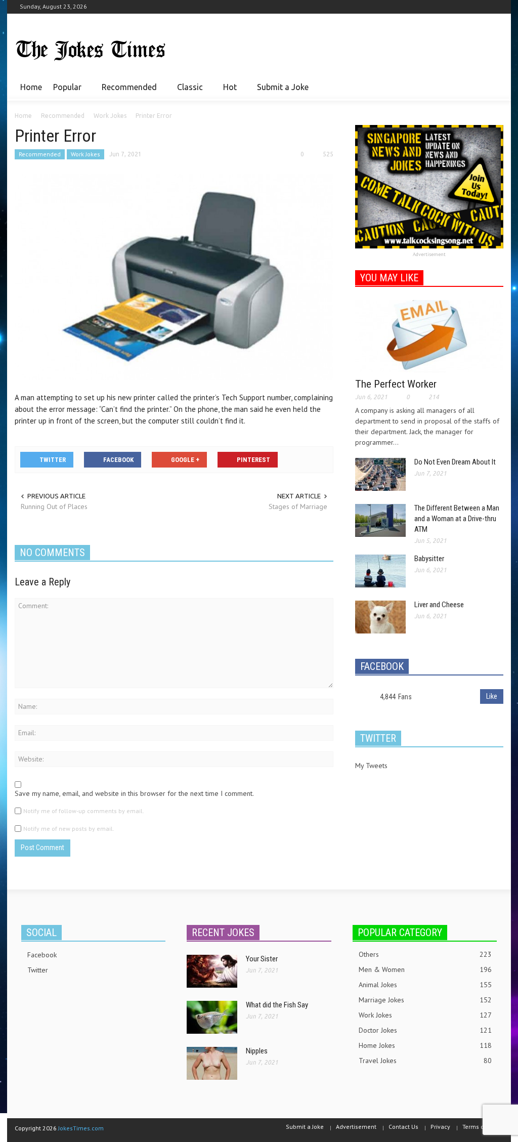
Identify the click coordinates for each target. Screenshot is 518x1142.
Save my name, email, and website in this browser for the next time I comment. (134, 793)
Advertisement (429, 254)
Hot (227, 91)
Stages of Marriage (298, 506)
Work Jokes (85, 154)
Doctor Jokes (425, 1030)
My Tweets (371, 765)
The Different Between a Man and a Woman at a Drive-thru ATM (456, 518)
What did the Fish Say (277, 1004)
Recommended (126, 91)
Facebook (42, 954)
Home (31, 87)
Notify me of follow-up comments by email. (83, 811)
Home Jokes (425, 1045)
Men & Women (425, 969)
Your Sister (262, 958)
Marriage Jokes (425, 999)
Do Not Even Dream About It (455, 462)
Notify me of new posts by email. (68, 828)
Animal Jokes (425, 984)
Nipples (257, 1050)
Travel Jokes (425, 1060)
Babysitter (429, 558)
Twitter (37, 970)
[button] (493, 86)
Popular (64, 91)
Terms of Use (480, 1126)
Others (425, 954)
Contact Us (403, 1126)
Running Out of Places (54, 506)
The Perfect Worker (396, 384)
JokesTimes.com (81, 1128)
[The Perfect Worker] (429, 335)
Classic (187, 91)
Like (491, 696)
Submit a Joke (283, 87)
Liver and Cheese (439, 604)
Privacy (440, 1126)
